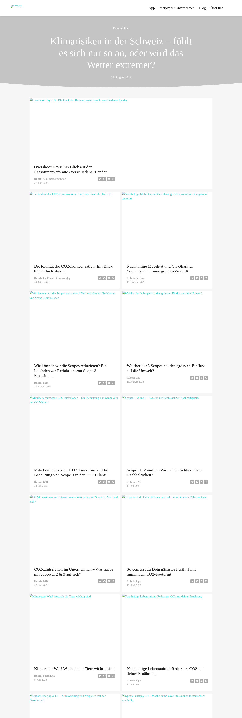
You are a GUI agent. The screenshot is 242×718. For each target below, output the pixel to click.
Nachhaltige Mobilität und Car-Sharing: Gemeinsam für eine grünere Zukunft (160, 268)
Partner (140, 278)
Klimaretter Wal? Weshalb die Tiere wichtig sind (74, 668)
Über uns (216, 8)
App (152, 8)
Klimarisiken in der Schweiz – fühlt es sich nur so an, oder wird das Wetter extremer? (121, 53)
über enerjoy (63, 278)
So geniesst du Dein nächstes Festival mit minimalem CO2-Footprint (161, 571)
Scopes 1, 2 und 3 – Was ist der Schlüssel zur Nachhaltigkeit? (164, 472)
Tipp (138, 581)
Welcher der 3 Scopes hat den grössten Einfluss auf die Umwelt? (166, 368)
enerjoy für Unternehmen (177, 8)
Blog (202, 8)
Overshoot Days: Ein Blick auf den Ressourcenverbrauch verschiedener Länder (70, 169)
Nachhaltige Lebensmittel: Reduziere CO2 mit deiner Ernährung (165, 671)
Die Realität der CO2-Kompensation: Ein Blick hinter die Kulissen (73, 268)
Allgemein (48, 178)
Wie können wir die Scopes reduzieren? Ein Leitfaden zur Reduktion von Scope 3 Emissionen (70, 370)
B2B (45, 382)
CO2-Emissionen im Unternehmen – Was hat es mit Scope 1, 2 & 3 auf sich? (73, 571)
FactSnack (61, 178)
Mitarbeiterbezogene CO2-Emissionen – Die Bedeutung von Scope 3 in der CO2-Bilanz (71, 472)
